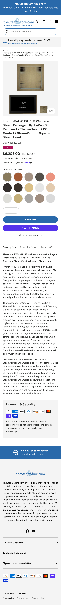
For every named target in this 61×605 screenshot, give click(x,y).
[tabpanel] (30, 324)
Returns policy (38, 598)
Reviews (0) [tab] (46, 247)
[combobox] (30, 31)
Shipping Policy (23, 598)
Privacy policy (8, 598)
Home (5, 50)
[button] (50, 22)
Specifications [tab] (28, 247)
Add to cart (30, 219)
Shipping (7, 158)
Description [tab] (9, 247)
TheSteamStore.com (17, 593)
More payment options (30, 235)
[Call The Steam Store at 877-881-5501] (38, 22)
